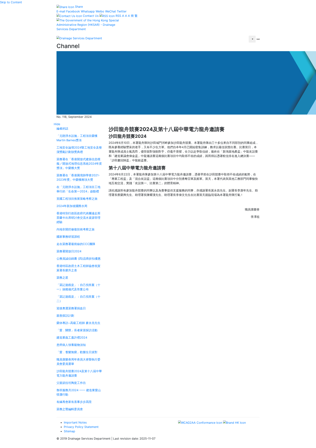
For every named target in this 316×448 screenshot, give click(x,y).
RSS (118, 16)
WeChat (110, 11)
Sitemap (69, 431)
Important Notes (75, 422)
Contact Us (90, 16)
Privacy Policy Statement (81, 427)
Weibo (100, 11)
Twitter (122, 11)
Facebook (73, 11)
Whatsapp (88, 11)
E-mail (61, 11)
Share (78, 6)
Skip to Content (11, 2)
